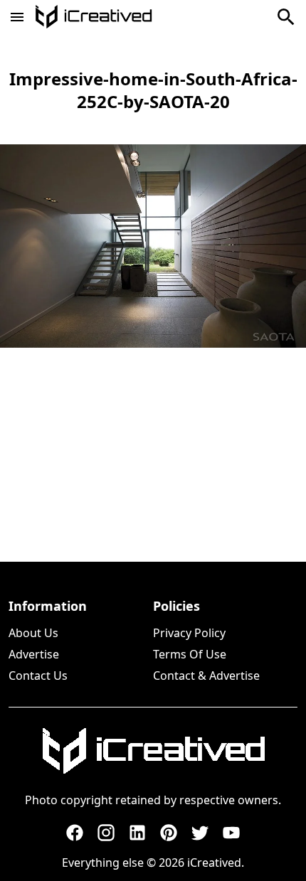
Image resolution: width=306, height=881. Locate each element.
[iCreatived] (153, 751)
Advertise (34, 654)
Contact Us (38, 675)
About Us (33, 633)
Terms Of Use (189, 654)
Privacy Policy (189, 633)
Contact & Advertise (206, 675)
